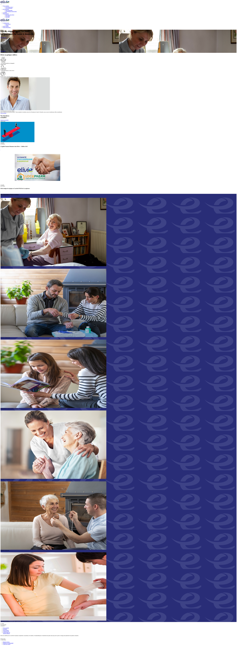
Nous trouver (8, 24)
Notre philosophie (8, 10)
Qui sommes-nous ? (9, 7)
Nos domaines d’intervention (11, 11)
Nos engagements (8, 8)
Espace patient (6, 26)
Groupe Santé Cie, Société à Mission (6, 633)
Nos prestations (6, 9)
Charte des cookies (6, 644)
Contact (6, 25)
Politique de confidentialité (8, 643)
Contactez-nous (6, 23)
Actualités (5, 12)
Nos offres (7, 17)
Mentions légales (6, 642)
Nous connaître (6, 5)
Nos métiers (7, 15)
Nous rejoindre (6, 13)
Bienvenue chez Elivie (9, 14)
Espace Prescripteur (7, 27)
